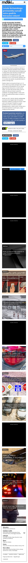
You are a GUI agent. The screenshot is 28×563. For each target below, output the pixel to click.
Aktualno (6, 527)
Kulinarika (18, 533)
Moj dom (17, 537)
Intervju (20, 545)
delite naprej (9, 123)
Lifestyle (4, 6)
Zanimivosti (12, 528)
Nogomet (5, 542)
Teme (22, 169)
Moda (4, 532)
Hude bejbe (14, 550)
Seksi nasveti (6, 549)
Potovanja (5, 537)
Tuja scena (5, 545)
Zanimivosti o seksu (7, 550)
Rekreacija (14, 532)
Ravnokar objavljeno (15, 169)
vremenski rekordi (17, 131)
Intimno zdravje (19, 549)
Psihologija (13, 533)
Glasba (16, 545)
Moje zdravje (9, 532)
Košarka (9, 542)
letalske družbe (12, 128)
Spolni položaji (12, 549)
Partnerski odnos (7, 533)
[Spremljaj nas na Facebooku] (23, 533)
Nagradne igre (17, 556)
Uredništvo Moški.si (13, 554)
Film (23, 545)
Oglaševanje (21, 554)
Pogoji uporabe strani (7, 556)
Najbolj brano (6, 169)
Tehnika (9, 537)
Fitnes (18, 532)
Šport (4, 540)
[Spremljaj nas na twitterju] (24, 533)
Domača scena (11, 545)
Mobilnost (9, 6)
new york (18, 128)
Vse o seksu (6, 548)
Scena (4, 544)
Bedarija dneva (6, 528)
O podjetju (5, 554)
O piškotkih (5, 559)
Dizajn (13, 537)
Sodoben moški (7, 531)
